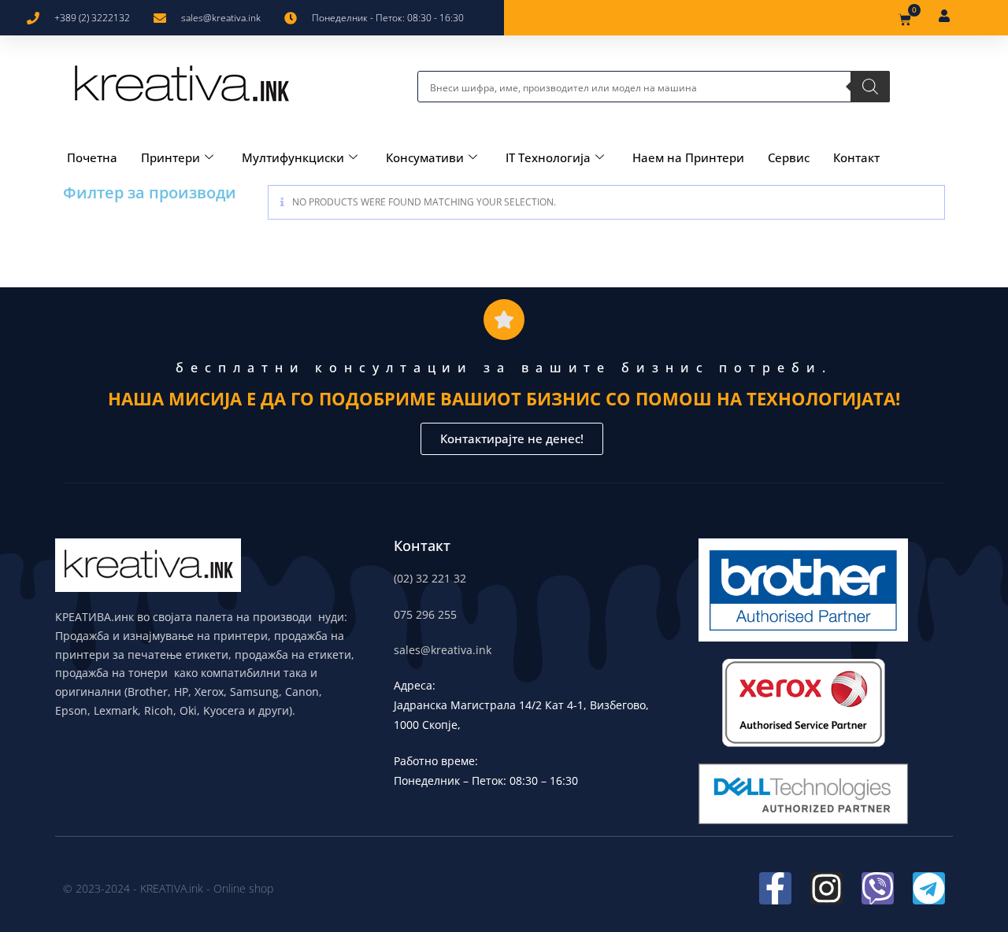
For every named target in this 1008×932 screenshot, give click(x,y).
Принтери (170, 157)
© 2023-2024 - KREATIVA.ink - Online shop (168, 888)
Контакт (856, 157)
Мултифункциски (293, 157)
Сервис (789, 157)
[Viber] (878, 888)
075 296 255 (425, 614)
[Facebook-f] (775, 888)
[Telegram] (929, 888)
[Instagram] (826, 888)
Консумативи (425, 157)
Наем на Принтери (688, 157)
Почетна (92, 157)
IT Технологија (548, 157)
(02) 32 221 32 (430, 578)
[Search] (870, 86)
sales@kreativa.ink (442, 649)
